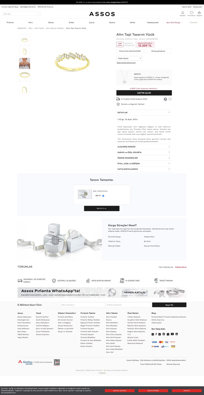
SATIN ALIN (144, 92)
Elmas (51, 22)
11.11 (129, 334)
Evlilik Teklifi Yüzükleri (136, 340)
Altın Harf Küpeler (113, 346)
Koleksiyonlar (153, 22)
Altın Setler (110, 343)
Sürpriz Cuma (133, 337)
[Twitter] (168, 334)
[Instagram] (153, 334)
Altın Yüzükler (111, 317)
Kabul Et (187, 391)
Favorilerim (192, 15)
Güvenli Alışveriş (173, 364)
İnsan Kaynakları (24, 323)
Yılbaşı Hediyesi (134, 317)
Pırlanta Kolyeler (87, 328)
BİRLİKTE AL (102, 208)
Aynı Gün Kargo (173, 22)
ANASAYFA (22, 28)
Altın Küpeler (111, 331)
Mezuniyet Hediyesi (135, 343)
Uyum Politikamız (43, 331)
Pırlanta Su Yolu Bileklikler (91, 340)
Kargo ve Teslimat (65, 331)
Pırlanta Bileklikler (88, 337)
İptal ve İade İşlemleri (44, 328)
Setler (132, 22)
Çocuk (91, 22)
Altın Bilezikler (112, 326)
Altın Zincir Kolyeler (114, 334)
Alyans (112, 22)
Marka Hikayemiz (24, 317)
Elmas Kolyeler (86, 346)
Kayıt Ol (169, 305)
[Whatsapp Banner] (102, 292)
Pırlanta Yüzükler (87, 317)
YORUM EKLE (180, 267)
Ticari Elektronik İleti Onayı (151, 364)
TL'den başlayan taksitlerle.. (144, 88)
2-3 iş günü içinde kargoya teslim (134, 99)
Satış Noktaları (24, 328)
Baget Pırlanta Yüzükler (90, 326)
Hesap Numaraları (65, 326)
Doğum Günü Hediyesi (136, 331)
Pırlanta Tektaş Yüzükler (90, 320)
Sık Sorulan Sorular (65, 320)
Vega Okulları (23, 337)
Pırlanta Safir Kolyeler (89, 331)
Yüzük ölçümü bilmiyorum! (126, 63)
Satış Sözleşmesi (42, 323)
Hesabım (182, 16)
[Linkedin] (177, 334)
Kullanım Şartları (42, 334)
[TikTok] (159, 334)
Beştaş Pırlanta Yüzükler (90, 323)
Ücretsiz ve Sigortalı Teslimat (132, 104)
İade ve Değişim (64, 323)
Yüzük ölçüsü (157, 323)
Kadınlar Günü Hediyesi (137, 328)
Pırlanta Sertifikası (65, 317)
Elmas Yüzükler (87, 343)
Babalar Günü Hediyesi (137, 326)
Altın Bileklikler (112, 323)
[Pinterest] (163, 334)
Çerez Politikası (133, 360)
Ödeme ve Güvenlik (65, 328)
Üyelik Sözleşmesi (43, 320)
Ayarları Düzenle (119, 391)
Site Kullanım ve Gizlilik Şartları (152, 360)
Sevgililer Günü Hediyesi (137, 320)
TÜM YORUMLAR (166, 267)
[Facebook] (156, 334)
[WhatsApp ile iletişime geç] (165, 99)
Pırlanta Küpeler (87, 334)
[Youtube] (172, 334)
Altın (31, 22)
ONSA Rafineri (23, 334)
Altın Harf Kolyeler (113, 337)
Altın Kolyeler (111, 328)
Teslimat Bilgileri (42, 326)
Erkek (71, 22)
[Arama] (38, 14)
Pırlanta (10, 22)
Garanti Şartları (42, 317)
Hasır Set (109, 352)
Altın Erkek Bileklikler (114, 349)
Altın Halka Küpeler (114, 340)
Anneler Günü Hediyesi (137, 323)
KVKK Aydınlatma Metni (176, 360)
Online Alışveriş (158, 320)
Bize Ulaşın (22, 331)
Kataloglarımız (23, 320)
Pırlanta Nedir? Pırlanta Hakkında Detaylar (169, 317)
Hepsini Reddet (153, 391)
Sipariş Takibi (186, 7)
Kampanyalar (197, 7)
